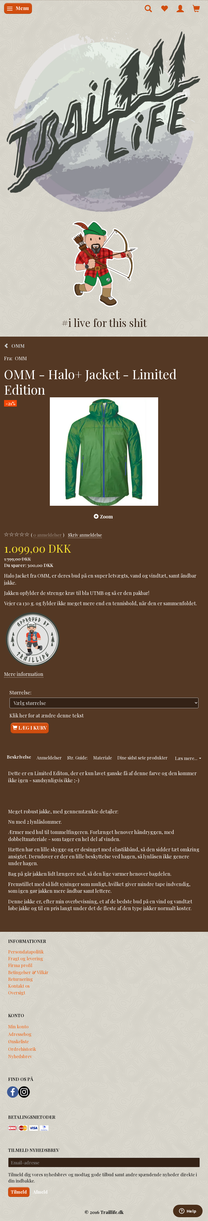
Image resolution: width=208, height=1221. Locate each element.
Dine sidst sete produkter (142, 758)
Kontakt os (19, 986)
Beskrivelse (19, 757)
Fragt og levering (25, 958)
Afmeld (40, 1192)
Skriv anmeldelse (85, 535)
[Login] (180, 8)
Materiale (102, 758)
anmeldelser (47, 535)
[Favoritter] (164, 8)
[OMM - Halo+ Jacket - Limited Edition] (104, 451)
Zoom (106, 516)
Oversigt (16, 993)
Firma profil (20, 965)
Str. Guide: (77, 758)
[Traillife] (104, 121)
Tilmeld (19, 1192)
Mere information (23, 674)
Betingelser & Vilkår (28, 972)
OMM (21, 358)
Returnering (20, 979)
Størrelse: (20, 692)
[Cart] (196, 8)
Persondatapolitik (26, 952)
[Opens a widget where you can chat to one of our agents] (188, 1211)
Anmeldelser (49, 758)
